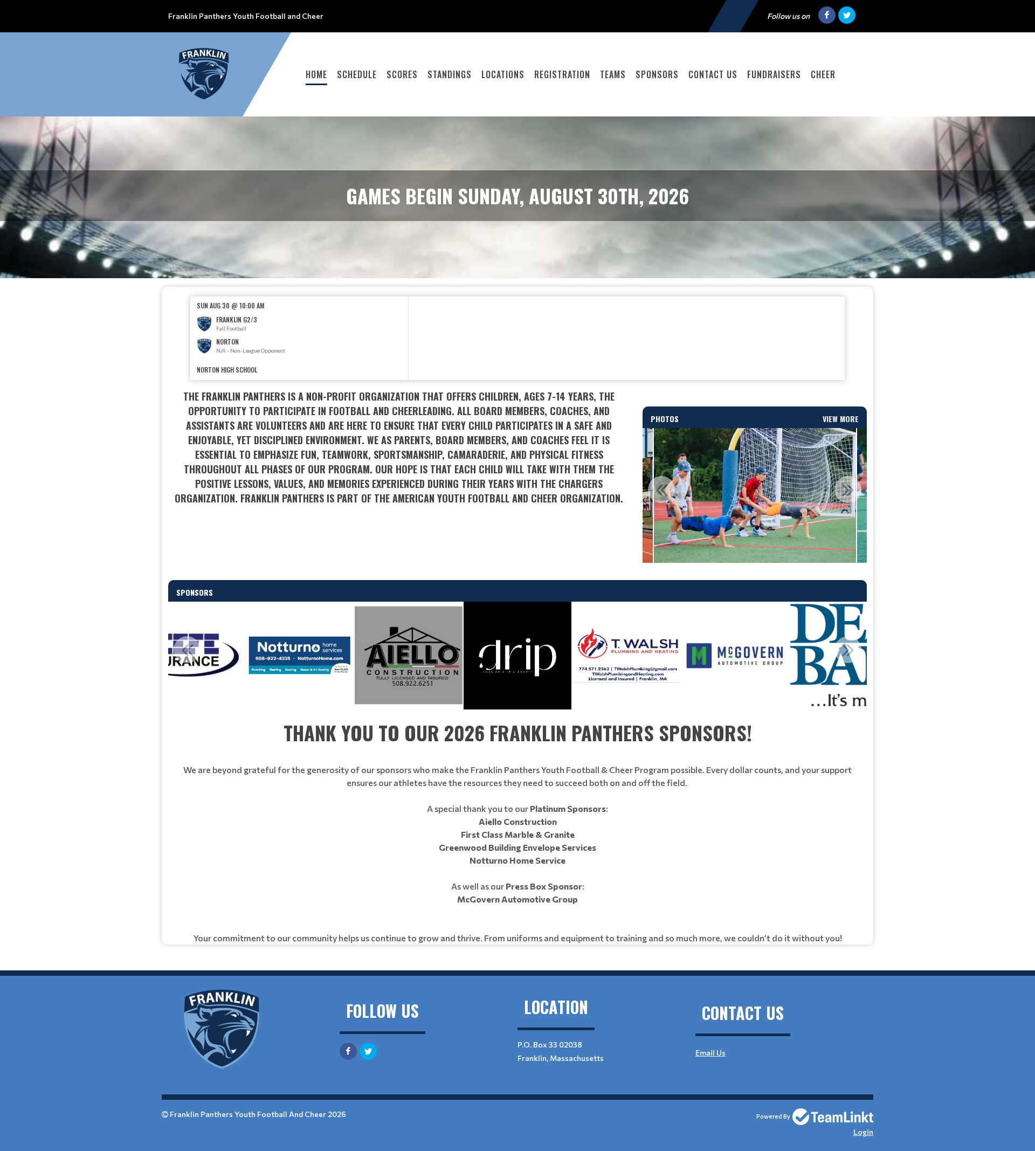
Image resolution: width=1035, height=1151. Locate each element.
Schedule (357, 74)
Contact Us (712, 74)
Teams (613, 74)
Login (863, 1131)
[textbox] (399, 462)
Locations (503, 74)
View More (841, 418)
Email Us (710, 1052)
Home (316, 74)
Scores (402, 74)
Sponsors (657, 74)
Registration (562, 74)
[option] (299, 338)
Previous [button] (661, 489)
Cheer (823, 74)
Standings (449, 74)
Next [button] (847, 489)
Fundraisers (774, 74)
